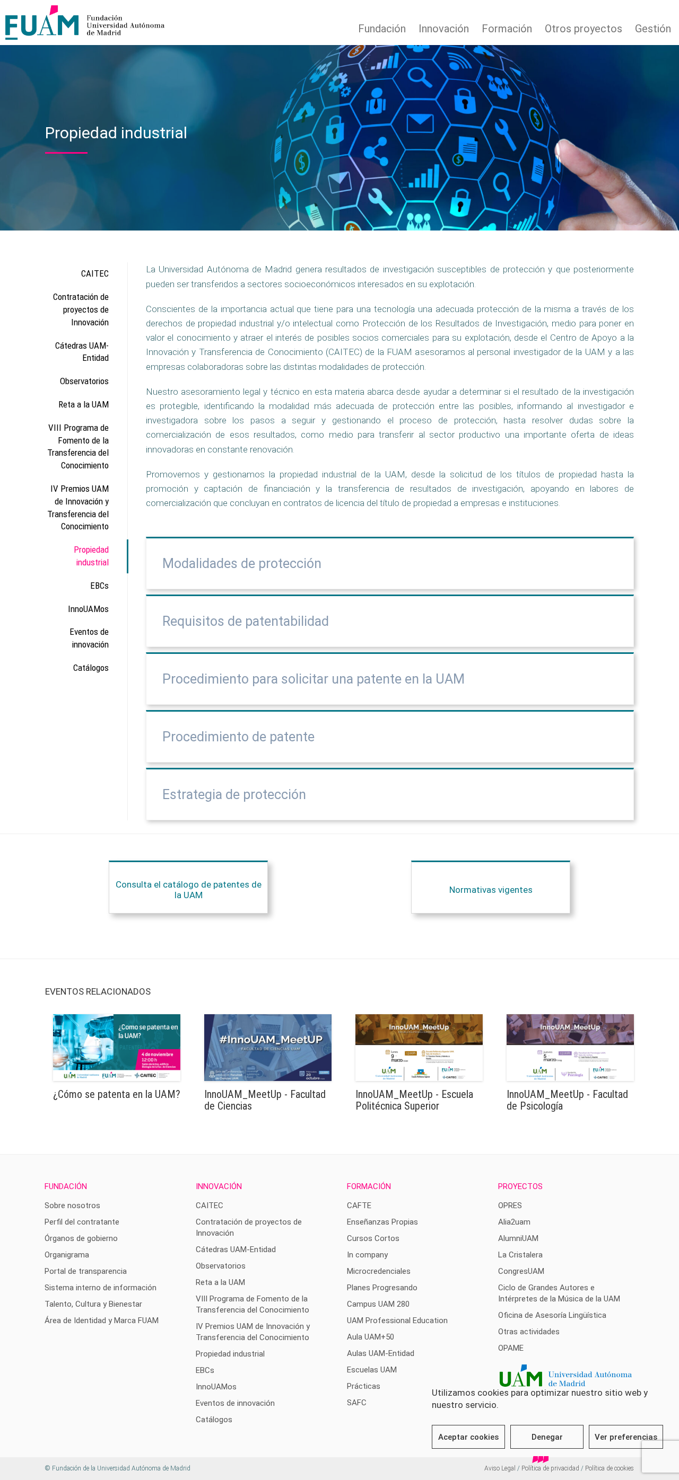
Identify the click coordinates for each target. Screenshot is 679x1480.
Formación (507, 28)
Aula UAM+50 (370, 1337)
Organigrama (67, 1255)
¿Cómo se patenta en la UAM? (116, 1094)
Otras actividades (529, 1331)
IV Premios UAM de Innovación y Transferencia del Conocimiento (78, 507)
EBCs (99, 585)
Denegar (547, 1437)
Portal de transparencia (86, 1271)
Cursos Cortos (373, 1238)
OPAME (511, 1348)
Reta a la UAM (83, 404)
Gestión (653, 28)
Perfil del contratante (82, 1222)
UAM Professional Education (397, 1320)
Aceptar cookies (468, 1437)
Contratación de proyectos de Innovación (81, 309)
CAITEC (95, 273)
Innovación (444, 28)
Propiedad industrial (91, 556)
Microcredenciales (379, 1271)
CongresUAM (521, 1271)
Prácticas (363, 1386)
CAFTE (359, 1205)
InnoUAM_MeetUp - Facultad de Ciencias (265, 1100)
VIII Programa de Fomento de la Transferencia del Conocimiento (78, 446)
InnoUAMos (88, 609)
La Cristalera (520, 1255)
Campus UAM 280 (378, 1304)
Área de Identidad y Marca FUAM (102, 1320)
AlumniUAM (518, 1238)
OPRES (510, 1205)
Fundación (382, 28)
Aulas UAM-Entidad (380, 1353)
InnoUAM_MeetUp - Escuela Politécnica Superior (414, 1100)
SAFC (357, 1402)
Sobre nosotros (72, 1205)
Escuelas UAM (372, 1370)
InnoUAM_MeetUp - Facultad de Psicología (567, 1100)
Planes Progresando (382, 1287)
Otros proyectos (583, 28)
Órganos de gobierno (81, 1238)
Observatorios (84, 381)
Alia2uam (514, 1222)
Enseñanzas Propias (382, 1222)
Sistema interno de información (100, 1287)
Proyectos (520, 1186)
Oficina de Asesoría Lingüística (552, 1315)
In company (367, 1255)
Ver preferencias (626, 1437)
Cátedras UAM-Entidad (82, 352)
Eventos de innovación (89, 638)
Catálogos (91, 667)
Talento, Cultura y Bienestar (93, 1304)
